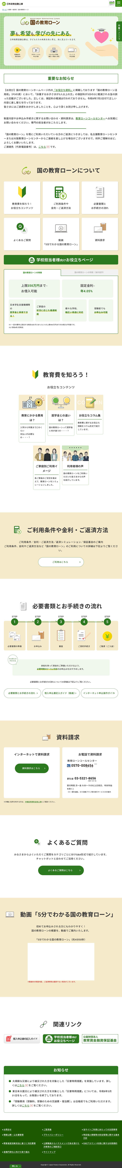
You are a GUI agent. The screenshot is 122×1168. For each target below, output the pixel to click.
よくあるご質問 (22, 240)
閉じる (15, 1166)
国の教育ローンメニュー (119, 30)
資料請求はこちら (31, 768)
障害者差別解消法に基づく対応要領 (20, 1143)
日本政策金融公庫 (12, 4)
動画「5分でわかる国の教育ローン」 (61, 242)
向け (64, 260)
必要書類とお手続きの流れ (100, 205)
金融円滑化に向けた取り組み (17, 1152)
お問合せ (8, 1129)
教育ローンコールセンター (90, 118)
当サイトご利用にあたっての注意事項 (100, 1129)
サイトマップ (49, 1152)
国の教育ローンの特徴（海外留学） (89, 272)
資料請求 (100, 240)
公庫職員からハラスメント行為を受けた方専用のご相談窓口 (61, 1145)
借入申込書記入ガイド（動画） (60, 693)
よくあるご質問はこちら (60, 870)
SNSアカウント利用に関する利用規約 (100, 1143)
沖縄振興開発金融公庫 (33, 802)
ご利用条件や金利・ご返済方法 (61, 205)
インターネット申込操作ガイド (98, 693)
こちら (42, 146)
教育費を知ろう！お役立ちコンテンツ (22, 205)
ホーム (4, 9)
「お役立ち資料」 (63, 90)
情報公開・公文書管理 (14, 1135)
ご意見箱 (47, 1129)
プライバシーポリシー (53, 1135)
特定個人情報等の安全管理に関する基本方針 (101, 1136)
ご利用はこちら (60, 562)
